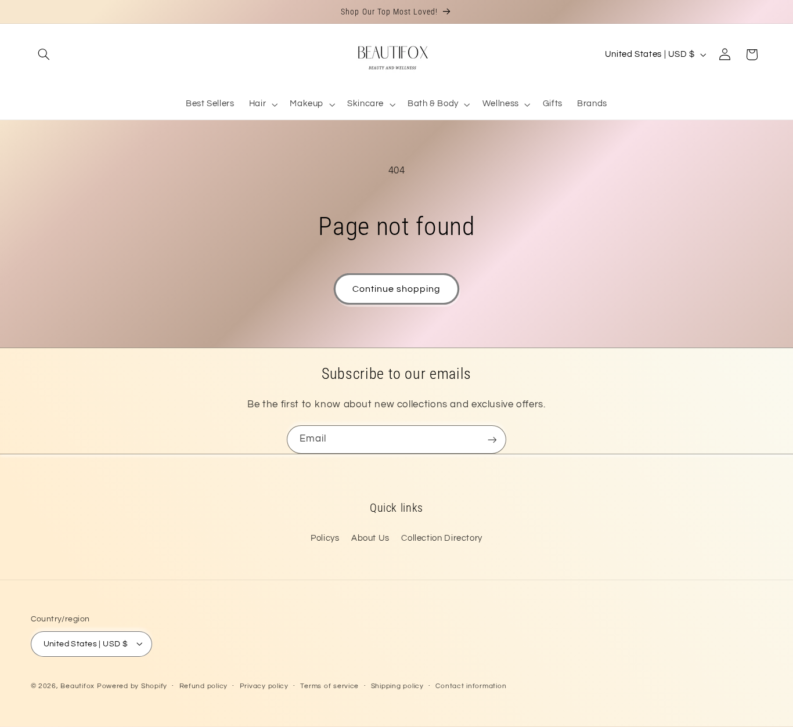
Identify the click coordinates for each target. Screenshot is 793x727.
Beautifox (77, 685)
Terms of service (329, 686)
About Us (370, 538)
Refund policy (203, 686)
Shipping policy (397, 686)
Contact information (470, 686)
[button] (44, 54)
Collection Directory (441, 538)
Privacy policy (264, 686)
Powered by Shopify (132, 685)
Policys (325, 538)
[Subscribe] (492, 439)
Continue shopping (396, 289)
